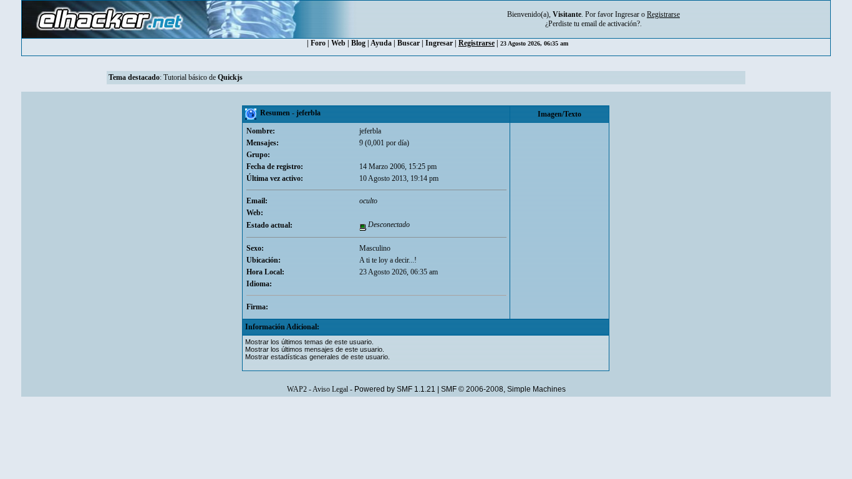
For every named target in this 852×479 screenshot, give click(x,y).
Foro (318, 43)
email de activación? (610, 23)
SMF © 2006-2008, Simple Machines (503, 389)
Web (338, 43)
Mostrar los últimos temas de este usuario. (309, 342)
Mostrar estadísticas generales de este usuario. (317, 356)
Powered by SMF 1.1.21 (394, 389)
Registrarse (476, 43)
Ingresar (627, 14)
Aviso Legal (330, 389)
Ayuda (381, 43)
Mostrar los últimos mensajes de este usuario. (314, 349)
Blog (358, 43)
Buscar (408, 43)
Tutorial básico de (203, 77)
